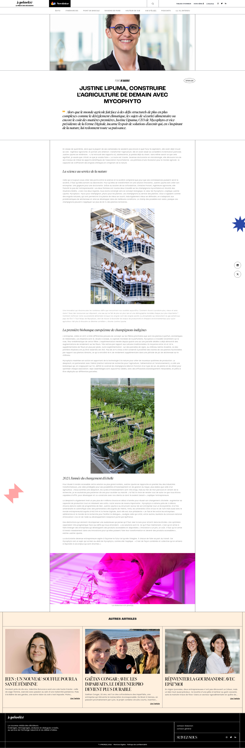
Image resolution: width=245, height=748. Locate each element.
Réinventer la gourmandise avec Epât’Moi (200, 681)
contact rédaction (185, 726)
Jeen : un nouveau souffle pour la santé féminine (41, 681)
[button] (153, 4)
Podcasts (166, 11)
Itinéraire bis (71, 11)
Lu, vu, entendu (183, 11)
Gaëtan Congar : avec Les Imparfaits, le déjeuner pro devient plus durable (114, 684)
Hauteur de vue (133, 11)
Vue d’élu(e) (150, 11)
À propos (210, 4)
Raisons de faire (112, 11)
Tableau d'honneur (183, 4)
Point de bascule (91, 11)
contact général (184, 729)
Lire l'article (75, 698)
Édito (57, 11)
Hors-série (198, 4)
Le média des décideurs (24, 6)
